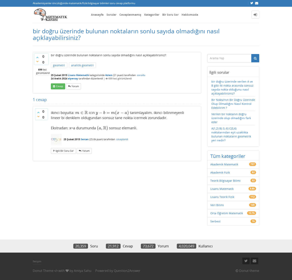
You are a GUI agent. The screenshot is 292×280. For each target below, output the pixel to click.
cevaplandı (122, 139)
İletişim (37, 261)
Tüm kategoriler (227, 156)
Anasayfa (97, 14)
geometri (59, 65)
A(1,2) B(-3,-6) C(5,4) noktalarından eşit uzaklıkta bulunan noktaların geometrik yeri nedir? (231, 134)
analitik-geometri (82, 65)
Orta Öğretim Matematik (226, 213)
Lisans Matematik (78, 75)
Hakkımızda (190, 14)
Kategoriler (151, 14)
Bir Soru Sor (170, 14)
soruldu (141, 75)
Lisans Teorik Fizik (222, 197)
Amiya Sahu (82, 270)
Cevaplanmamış (130, 14)
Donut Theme (43, 270)
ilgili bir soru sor (64, 151)
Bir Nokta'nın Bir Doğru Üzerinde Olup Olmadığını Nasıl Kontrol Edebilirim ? (233, 104)
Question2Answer (127, 270)
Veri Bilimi (217, 205)
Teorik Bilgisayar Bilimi (225, 180)
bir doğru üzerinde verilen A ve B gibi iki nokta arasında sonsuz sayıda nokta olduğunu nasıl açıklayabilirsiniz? (232, 87)
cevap (59, 86)
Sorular (111, 14)
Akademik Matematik (224, 164)
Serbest (215, 221)
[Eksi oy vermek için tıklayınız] (37, 61)
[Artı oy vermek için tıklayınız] (37, 57)
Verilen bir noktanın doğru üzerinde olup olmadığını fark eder (231, 118)
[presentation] (81, 112)
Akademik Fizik (220, 172)
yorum (75, 86)
